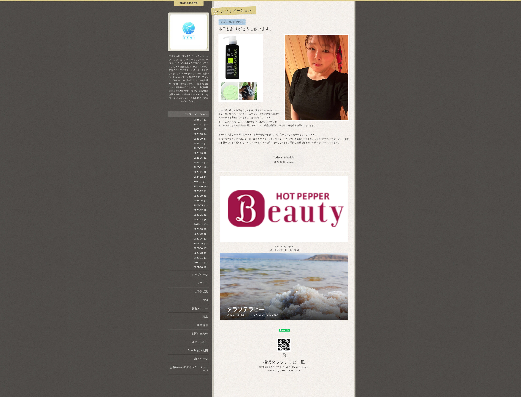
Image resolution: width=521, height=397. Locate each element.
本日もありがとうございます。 (245, 29)
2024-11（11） (201, 181)
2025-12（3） (201, 124)
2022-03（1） (201, 253)
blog (205, 299)
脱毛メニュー (200, 308)
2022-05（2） (201, 243)
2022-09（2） (201, 234)
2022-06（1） (201, 238)
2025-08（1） (201, 143)
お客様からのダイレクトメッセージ (189, 369)
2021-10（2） (201, 267)
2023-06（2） (201, 200)
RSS (298, 370)
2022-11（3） (201, 224)
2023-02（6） (201, 210)
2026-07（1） (201, 119)
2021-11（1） (201, 262)
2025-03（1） (201, 162)
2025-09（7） (201, 138)
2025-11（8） (201, 129)
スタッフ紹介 (200, 341)
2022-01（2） (201, 257)
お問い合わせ (200, 333)
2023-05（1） (201, 205)
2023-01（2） (201, 214)
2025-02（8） (201, 167)
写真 (205, 316)
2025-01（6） (201, 172)
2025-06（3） (201, 153)
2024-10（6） (201, 186)
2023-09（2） (201, 196)
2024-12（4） (201, 176)
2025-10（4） (201, 134)
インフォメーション (195, 114)
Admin (291, 370)
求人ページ (201, 358)
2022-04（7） (201, 248)
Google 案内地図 (198, 350)
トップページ (200, 274)
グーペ (283, 370)
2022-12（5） (201, 219)
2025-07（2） (201, 148)
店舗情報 (202, 325)
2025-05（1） (201, 157)
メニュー (202, 283)
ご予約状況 (201, 291)
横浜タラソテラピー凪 (284, 362)
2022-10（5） (201, 229)
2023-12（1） (201, 191)
